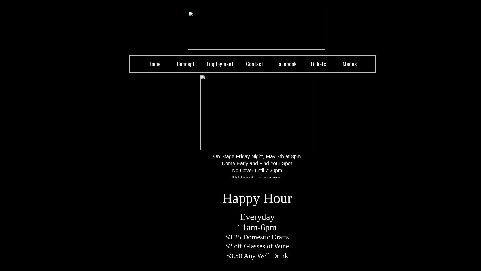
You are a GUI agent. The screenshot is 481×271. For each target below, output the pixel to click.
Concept (186, 64)
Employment (220, 64)
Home (154, 64)
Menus (350, 64)
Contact (254, 64)
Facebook (286, 64)
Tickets (318, 64)
